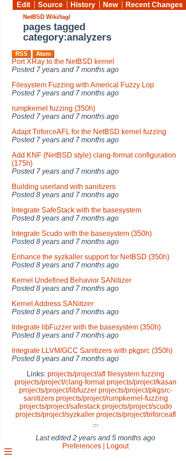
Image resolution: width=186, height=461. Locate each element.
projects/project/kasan (142, 382)
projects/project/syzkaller (54, 414)
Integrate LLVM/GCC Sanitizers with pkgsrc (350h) (92, 350)
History (82, 5)
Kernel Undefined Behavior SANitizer (71, 280)
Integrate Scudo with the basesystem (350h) (82, 233)
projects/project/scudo (137, 406)
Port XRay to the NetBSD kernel (63, 61)
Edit (23, 5)
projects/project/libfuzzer (58, 390)
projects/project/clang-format (59, 382)
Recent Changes (154, 5)
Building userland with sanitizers (64, 186)
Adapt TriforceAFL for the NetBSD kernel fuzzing (89, 132)
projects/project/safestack (59, 406)
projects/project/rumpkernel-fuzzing (112, 398)
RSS (21, 53)
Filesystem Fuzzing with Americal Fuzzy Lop (83, 85)
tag (64, 17)
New (110, 5)
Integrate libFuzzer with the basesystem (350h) (86, 327)
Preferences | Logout (95, 446)
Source (50, 5)
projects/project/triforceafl (136, 414)
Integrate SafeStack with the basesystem (76, 210)
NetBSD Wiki (40, 17)
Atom (43, 53)
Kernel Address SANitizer (52, 303)
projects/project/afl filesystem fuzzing (105, 374)
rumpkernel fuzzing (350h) (53, 108)
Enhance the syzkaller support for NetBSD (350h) (90, 257)
